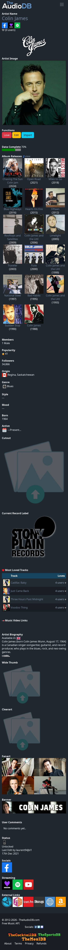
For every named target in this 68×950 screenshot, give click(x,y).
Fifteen (55, 209)
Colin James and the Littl (34, 237)
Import (28, 135)
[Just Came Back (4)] (6, 590)
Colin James (15, 18)
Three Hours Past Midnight (27, 599)
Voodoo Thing (19, 607)
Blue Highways (12, 209)
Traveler (12, 265)
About (8, 943)
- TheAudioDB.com (28, 920)
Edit (16, 135)
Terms (18, 943)
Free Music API (10, 923)
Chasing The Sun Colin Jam (13, 180)
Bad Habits (34, 295)
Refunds (41, 943)
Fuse (34, 265)
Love (6, 135)
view (27, 156)
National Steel (12, 295)
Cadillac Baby (18, 582)
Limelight (55, 235)
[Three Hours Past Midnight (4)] (6, 599)
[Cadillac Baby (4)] (6, 582)
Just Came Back (20, 591)
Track (14, 576)
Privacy (29, 943)
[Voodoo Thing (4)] (6, 607)
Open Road (34, 179)
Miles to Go (55, 179)
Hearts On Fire (34, 209)
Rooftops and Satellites (12, 237)
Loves (61, 576)
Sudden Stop (12, 325)
